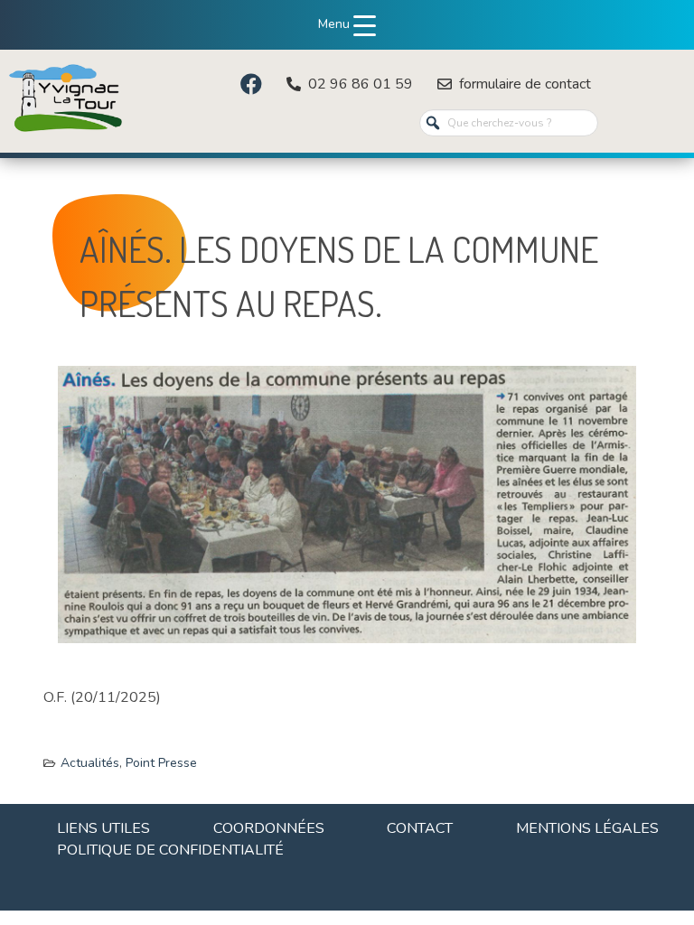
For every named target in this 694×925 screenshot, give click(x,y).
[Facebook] (251, 84)
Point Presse (161, 762)
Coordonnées (268, 828)
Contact (420, 828)
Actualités (90, 762)
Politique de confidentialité (170, 850)
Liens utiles (103, 828)
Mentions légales (587, 828)
